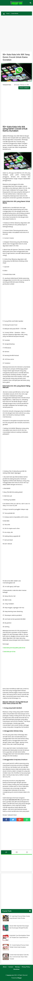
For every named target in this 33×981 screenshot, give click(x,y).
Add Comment (24, 87)
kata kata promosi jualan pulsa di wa (14, 648)
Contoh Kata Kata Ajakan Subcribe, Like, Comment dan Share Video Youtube (19, 957)
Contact (10, 967)
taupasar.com (10, 975)
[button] (30, 3)
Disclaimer (17, 969)
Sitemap (17, 967)
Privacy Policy (26, 967)
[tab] (6, 852)
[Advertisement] (16, 34)
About (4, 967)
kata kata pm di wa (9, 651)
